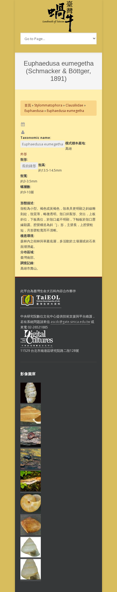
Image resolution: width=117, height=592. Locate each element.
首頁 (27, 105)
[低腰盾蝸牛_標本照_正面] (30, 424)
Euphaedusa (34, 110)
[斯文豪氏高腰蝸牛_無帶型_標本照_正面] (30, 556)
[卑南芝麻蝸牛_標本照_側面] (30, 401)
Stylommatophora (48, 105)
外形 (23, 154)
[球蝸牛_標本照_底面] (30, 512)
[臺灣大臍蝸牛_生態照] (30, 446)
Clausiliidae (74, 105)
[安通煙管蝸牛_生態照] (30, 468)
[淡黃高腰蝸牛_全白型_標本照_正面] (30, 578)
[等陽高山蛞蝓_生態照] (30, 490)
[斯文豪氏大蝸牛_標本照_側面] (30, 534)
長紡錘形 (29, 165)
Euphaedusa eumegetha (65, 110)
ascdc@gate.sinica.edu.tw (70, 321)
